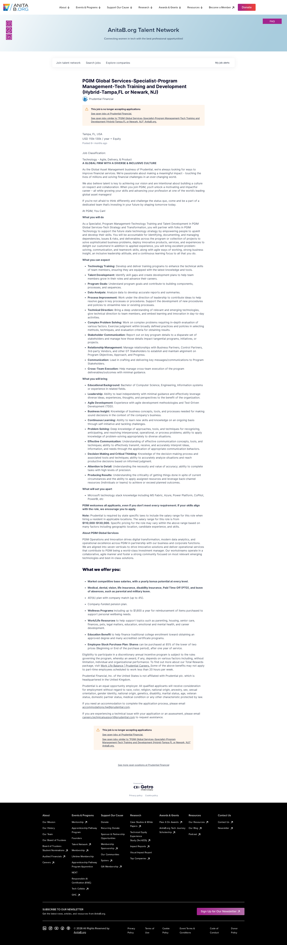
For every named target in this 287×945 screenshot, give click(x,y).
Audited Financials (52, 856)
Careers (47, 862)
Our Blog (193, 828)
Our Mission (49, 822)
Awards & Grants (168, 7)
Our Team (48, 834)
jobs (93, 62)
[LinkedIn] (9, 37)
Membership (78, 850)
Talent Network (80, 844)
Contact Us (224, 822)
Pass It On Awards (169, 822)
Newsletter (223, 828)
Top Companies (138, 858)
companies (118, 62)
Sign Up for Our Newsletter (219, 911)
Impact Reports (138, 846)
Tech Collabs (78, 888)
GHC (74, 894)
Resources (193, 7)
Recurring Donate (110, 828)
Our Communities (110, 854)
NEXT (75, 872)
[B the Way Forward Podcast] (68, 928)
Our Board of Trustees (54, 840)
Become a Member (220, 7)
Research (144, 7)
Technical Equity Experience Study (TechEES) (138, 836)
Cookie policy (151, 795)
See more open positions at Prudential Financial (143, 764)
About (62, 7)
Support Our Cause (118, 7)
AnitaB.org (80, 932)
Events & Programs (86, 7)
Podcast (193, 834)
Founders (77, 838)
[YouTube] (56, 928)
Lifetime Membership (83, 856)
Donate (105, 822)
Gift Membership (109, 866)
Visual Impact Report (141, 852)
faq (272, 21)
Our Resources (197, 822)
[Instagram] (9, 24)
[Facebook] (9, 30)
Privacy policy (136, 795)
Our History (49, 828)
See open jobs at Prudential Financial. (111, 113)
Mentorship (78, 822)
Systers (105, 860)
